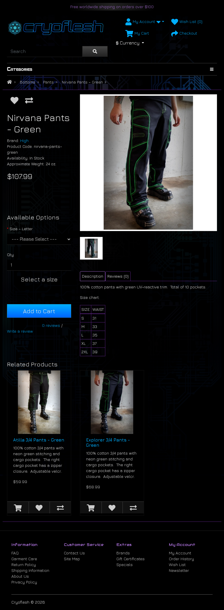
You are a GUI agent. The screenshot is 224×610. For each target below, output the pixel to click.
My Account (180, 552)
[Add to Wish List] (14, 100)
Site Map (72, 558)
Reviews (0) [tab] (118, 276)
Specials (124, 564)
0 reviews (51, 325)
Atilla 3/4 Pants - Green (38, 439)
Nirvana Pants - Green (82, 81)
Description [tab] (92, 276)
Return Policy (23, 564)
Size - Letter (21, 228)
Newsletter (179, 570)
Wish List (177, 564)
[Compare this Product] (29, 100)
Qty (10, 254)
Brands (123, 552)
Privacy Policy (24, 581)
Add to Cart (39, 311)
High (24, 140)
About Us (20, 576)
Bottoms (27, 81)
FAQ (15, 552)
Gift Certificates (130, 558)
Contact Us (74, 552)
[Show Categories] (211, 69)
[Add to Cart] (18, 507)
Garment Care (24, 558)
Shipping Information (30, 570)
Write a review (20, 331)
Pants (48, 81)
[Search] (95, 51)
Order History (181, 558)
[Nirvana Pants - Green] (148, 162)
